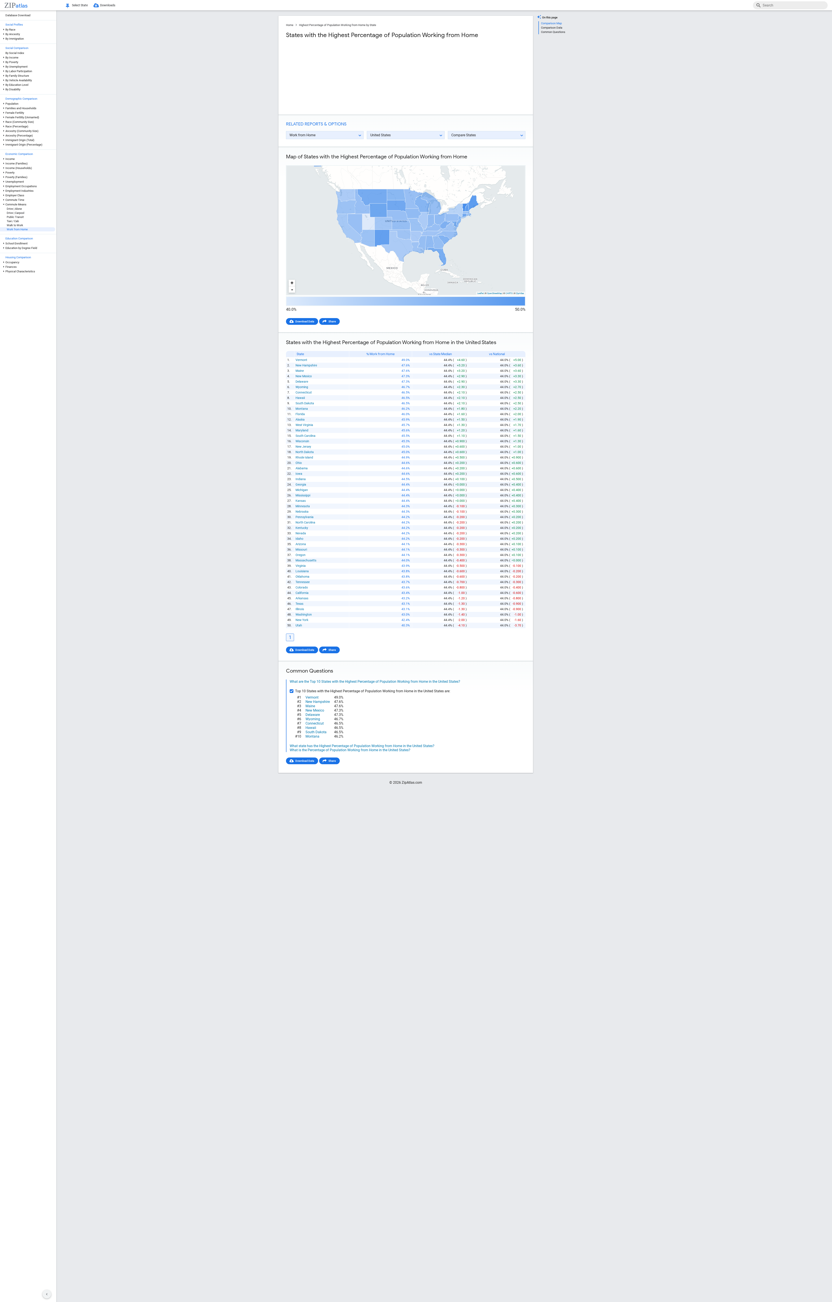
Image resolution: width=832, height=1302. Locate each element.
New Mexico (304, 376)
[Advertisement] (345, 76)
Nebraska (302, 511)
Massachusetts (306, 560)
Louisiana (302, 571)
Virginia (301, 565)
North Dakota (305, 452)
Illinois (300, 609)
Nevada (301, 533)
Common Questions (553, 32)
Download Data (304, 321)
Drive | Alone (14, 208)
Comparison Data (551, 27)
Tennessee (303, 582)
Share (332, 321)
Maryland (302, 430)
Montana (302, 408)
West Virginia (304, 425)
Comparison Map (551, 23)
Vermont (301, 360)
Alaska (300, 419)
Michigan (302, 490)
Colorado (302, 587)
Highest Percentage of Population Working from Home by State (337, 25)
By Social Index (14, 53)
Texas (299, 603)
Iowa (299, 473)
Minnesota (303, 506)
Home (289, 25)
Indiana (301, 479)
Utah (299, 625)
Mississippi (303, 495)
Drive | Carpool (15, 213)
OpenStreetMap (494, 293)
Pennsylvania (305, 517)
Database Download (17, 15)
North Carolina (305, 522)
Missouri (301, 549)
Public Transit (15, 217)
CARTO (509, 293)
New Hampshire (306, 365)
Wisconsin (302, 441)
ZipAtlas (520, 293)
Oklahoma (302, 576)
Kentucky (302, 528)
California (302, 593)
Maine (300, 370)
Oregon (301, 555)
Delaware (302, 381)
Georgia (301, 484)
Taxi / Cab (13, 221)
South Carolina (305, 435)
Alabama (302, 468)
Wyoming (302, 387)
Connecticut (304, 392)
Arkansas (302, 598)
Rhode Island (304, 457)
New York (302, 620)
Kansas (301, 500)
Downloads (107, 5)
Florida (300, 414)
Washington (304, 614)
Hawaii (300, 398)
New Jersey (303, 446)
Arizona (301, 544)
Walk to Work (15, 225)
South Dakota (305, 403)
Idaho (299, 538)
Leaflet (480, 293)
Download (516, 161)
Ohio (299, 463)
